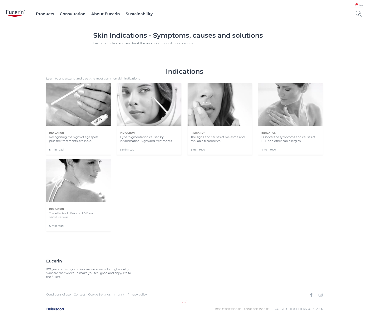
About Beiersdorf (256, 309)
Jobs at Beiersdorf (228, 309)
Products (45, 14)
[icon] (311, 295)
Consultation (73, 14)
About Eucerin (105, 14)
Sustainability (139, 14)
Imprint (119, 294)
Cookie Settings (99, 294)
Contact (79, 294)
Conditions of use (58, 294)
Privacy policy (137, 294)
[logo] (15, 14)
